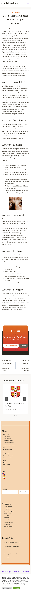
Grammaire (6, 517)
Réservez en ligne (6, 464)
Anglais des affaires (7, 438)
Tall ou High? (6, 557)
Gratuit (3, 447)
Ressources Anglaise (8, 522)
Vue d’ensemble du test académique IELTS (7, 365)
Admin (9, 409)
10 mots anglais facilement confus (10, 554)
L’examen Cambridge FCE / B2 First (11, 546)
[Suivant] (24, 399)
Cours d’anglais (5, 434)
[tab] (14, 415)
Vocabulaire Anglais (8, 526)
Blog (4, 451)
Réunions (8, 509)
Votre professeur (5, 467)
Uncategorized (15, 12)
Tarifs (4, 462)
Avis (4, 469)
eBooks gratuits (6, 453)
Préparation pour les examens (9, 445)
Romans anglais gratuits (8, 455)
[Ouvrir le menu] (28, 3)
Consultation (4, 460)
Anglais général (6, 436)
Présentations (9, 508)
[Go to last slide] (6, 399)
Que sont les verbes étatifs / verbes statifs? (12, 542)
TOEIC (7, 515)
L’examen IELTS (7, 550)
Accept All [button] (16, 588)
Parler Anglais (7, 519)
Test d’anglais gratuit (7, 449)
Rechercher (4, 489)
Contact (3, 471)
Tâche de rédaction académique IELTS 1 (25, 365)
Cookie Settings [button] (7, 588)
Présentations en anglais (9, 442)
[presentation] (15, 392)
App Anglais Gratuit (7, 457)
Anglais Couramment (10, 520)
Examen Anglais (7, 513)
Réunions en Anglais (8, 440)
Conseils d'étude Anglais (9, 511)
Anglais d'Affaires (8, 506)
